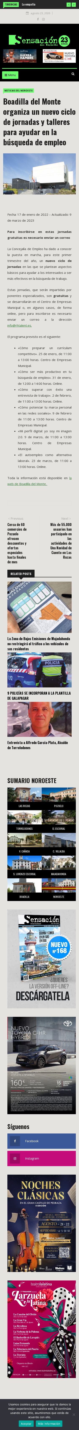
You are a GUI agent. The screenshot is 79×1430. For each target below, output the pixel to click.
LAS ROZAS (24, 806)
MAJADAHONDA (58, 874)
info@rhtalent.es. (19, 325)
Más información (49, 1423)
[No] (74, 1414)
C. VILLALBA (59, 851)
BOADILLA (24, 896)
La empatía (22, 4)
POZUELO (58, 806)
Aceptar (26, 1423)
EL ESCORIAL (58, 828)
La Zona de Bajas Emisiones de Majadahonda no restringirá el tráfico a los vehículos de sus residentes (38, 643)
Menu (11, 75)
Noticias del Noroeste (18, 90)
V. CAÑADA (24, 851)
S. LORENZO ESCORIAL (24, 874)
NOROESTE (58, 896)
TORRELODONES (24, 828)
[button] (69, 5)
